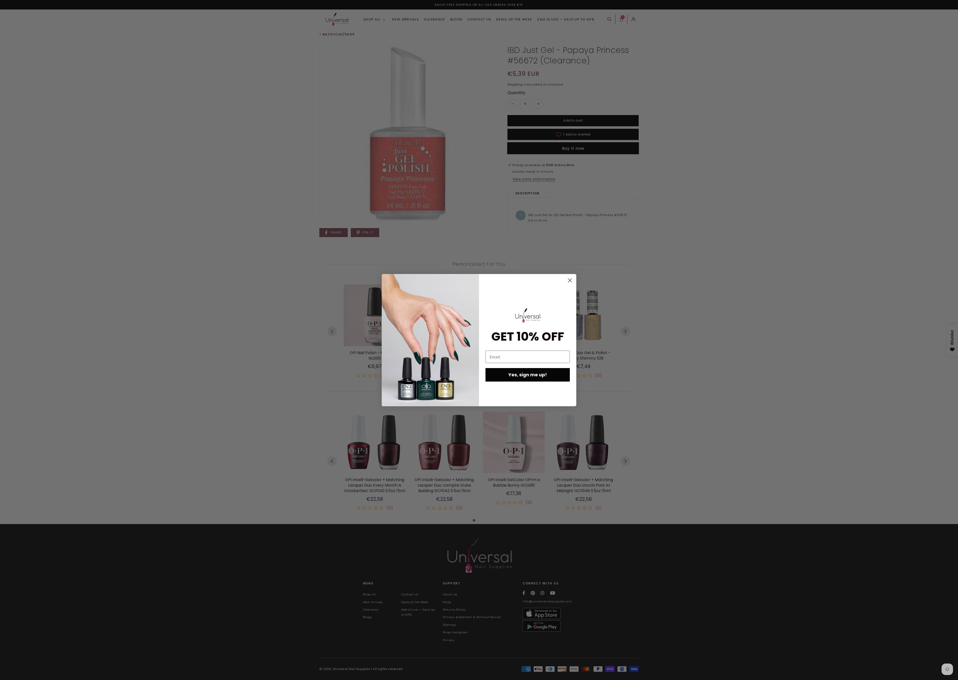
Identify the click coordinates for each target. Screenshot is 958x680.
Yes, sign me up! (527, 375)
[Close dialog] (570, 280)
